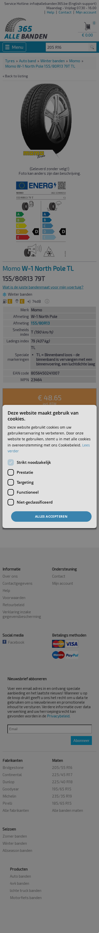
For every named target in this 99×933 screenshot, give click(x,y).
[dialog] (50, 466)
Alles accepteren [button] (51, 516)
